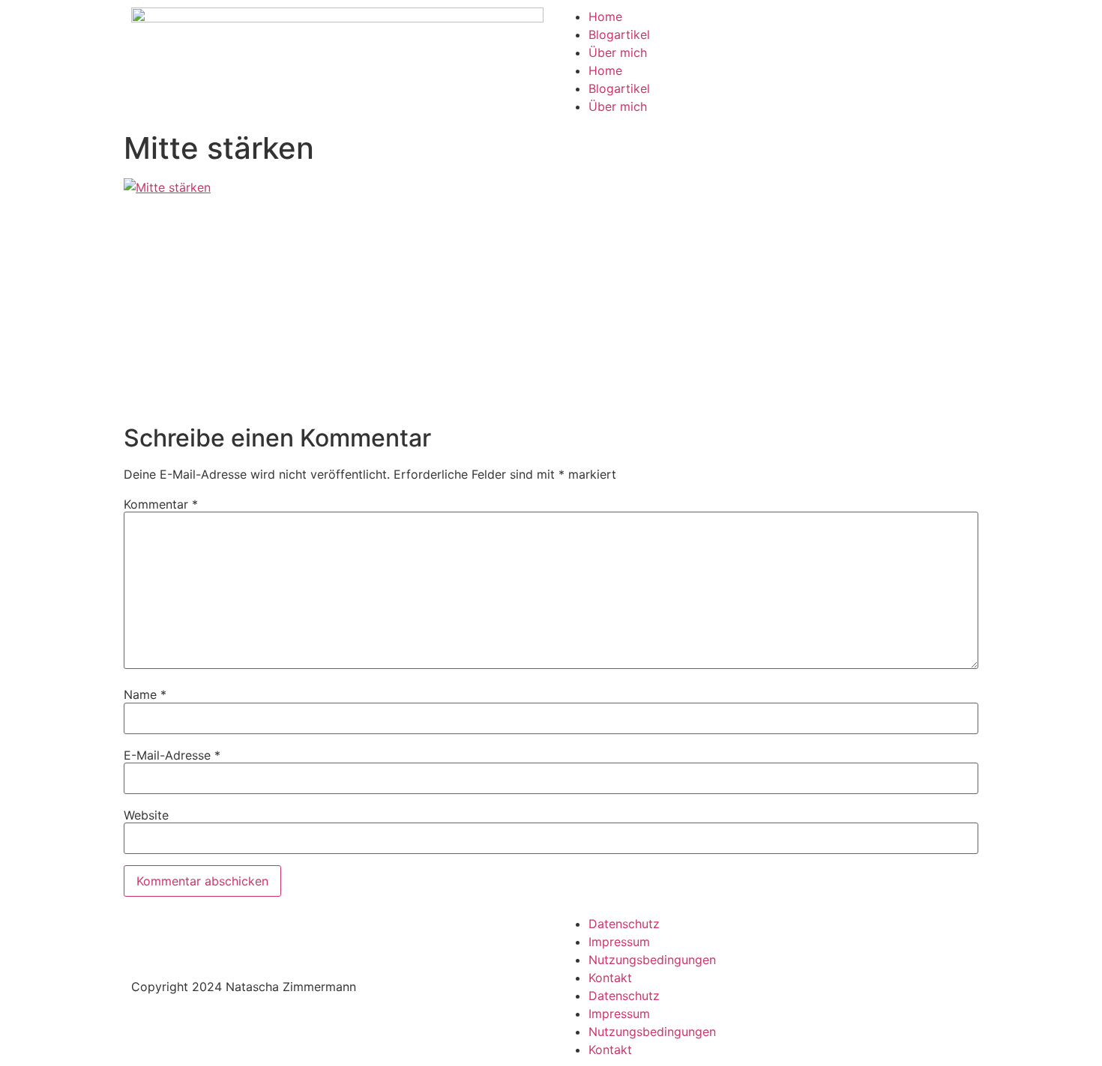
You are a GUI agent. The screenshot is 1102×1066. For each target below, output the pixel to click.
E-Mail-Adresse (172, 755)
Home (605, 16)
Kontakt (610, 977)
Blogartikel (619, 34)
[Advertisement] (551, 312)
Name (145, 694)
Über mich (617, 52)
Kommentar (161, 504)
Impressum (619, 941)
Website (146, 815)
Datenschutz (624, 923)
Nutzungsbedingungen (652, 959)
